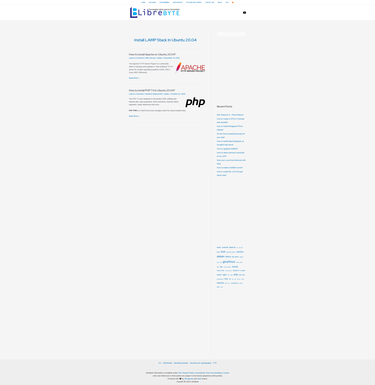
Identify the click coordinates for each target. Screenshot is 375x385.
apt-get (241, 247)
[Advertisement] (187, 25)
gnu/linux (229, 261)
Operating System (181, 363)
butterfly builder (231, 252)
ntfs (229, 275)
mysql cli (236, 270)
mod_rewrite (227, 267)
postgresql (220, 279)
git (221, 262)
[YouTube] (244, 12)
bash (218, 252)
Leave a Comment (136, 58)
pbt (232, 275)
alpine (219, 247)
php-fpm (242, 275)
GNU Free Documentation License (215, 373)
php (236, 274)
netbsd (219, 275)
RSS (227, 2)
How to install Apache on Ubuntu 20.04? (152, 54)
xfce (218, 287)
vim (226, 283)
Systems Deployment (194, 2)
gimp (218, 262)
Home (143, 2)
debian (220, 256)
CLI (159, 363)
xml (222, 287)
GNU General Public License (189, 373)
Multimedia (167, 363)
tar (235, 279)
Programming (164, 2)
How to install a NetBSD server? (230, 168)
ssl (233, 279)
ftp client (235, 257)
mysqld (242, 270)
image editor (239, 262)
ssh (230, 279)
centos (240, 251)
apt (237, 247)
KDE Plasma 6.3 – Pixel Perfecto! (230, 115)
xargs (240, 283)
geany (241, 257)
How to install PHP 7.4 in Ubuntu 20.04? (152, 90)
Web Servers (177, 2)
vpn (229, 283)
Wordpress (188, 379)
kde (218, 267)
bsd (223, 251)
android (225, 247)
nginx (224, 275)
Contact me (209, 2)
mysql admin (228, 270)
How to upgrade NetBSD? (227, 149)
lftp (221, 267)
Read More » (134, 78)
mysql (235, 266)
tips (243, 279)
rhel (226, 279)
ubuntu (220, 283)
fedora (228, 256)
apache (232, 247)
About (220, 2)
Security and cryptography (200, 363)
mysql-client (220, 270)
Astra (199, 379)
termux (239, 279)
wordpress (234, 283)
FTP (215, 363)
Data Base (152, 2)
